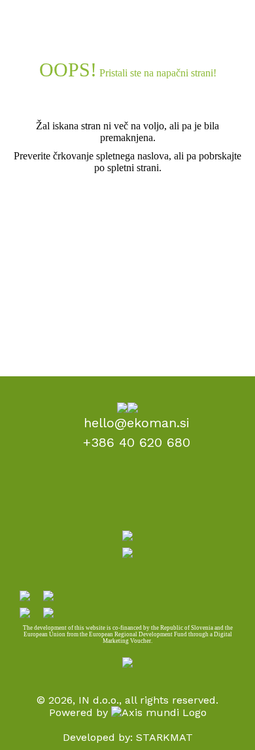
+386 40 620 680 (136, 442)
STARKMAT (164, 737)
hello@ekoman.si (137, 423)
